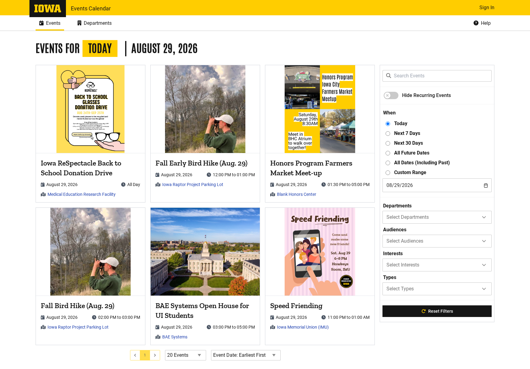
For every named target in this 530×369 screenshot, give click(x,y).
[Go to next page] (155, 355)
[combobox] (437, 185)
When (389, 113)
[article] (90, 134)
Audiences (394, 230)
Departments (397, 206)
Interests (393, 253)
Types (389, 277)
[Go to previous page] (135, 355)
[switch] (391, 95)
